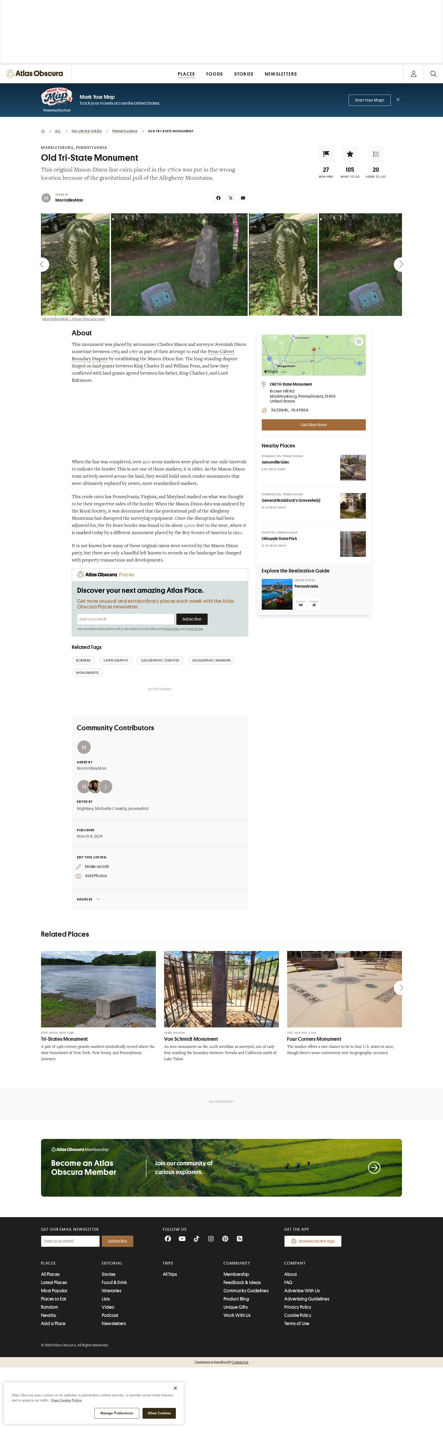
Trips (168, 1263)
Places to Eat (53, 1299)
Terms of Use (195, 628)
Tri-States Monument (64, 1039)
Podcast (110, 1315)
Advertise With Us (302, 1291)
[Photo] (353, 467)
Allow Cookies (159, 1413)
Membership (236, 1274)
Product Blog (236, 1299)
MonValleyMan (69, 200)
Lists (106, 1299)
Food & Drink (114, 1282)
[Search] (433, 73)
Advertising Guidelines (306, 1299)
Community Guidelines (246, 1291)
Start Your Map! (369, 100)
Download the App (317, 1241)
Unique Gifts (236, 1307)
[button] (326, 154)
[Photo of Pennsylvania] (277, 594)
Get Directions (314, 425)
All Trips (170, 1274)
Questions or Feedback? (221, 1362)
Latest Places (54, 1282)
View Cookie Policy (66, 1400)
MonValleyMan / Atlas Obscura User (74, 319)
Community (237, 1263)
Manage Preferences (116, 1413)
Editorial (112, 1263)
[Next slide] (401, 264)
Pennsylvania (306, 586)
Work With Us (237, 1315)
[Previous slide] (42, 264)
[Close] (175, 1388)
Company (295, 1263)
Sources (85, 899)
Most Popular (54, 1291)
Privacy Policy (171, 628)
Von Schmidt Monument (191, 1039)
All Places (50, 1274)
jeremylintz (138, 809)
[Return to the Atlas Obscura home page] (36, 73)
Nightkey (85, 809)
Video (108, 1307)
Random (49, 1307)
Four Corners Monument (314, 1039)
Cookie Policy (297, 1315)
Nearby (48, 1315)
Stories (108, 1274)
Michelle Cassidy (111, 809)
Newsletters (114, 1323)
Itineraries (111, 1291)
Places (48, 1263)
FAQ (288, 1282)
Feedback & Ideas (242, 1282)
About (290, 1274)
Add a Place (53, 1323)
